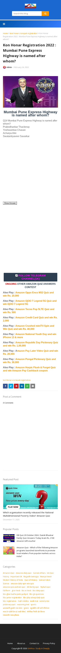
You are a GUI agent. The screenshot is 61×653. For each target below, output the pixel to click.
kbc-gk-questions (36, 594)
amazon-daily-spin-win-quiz (22, 583)
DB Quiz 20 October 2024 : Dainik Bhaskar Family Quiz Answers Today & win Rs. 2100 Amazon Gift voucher (35, 538)
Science (6, 583)
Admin (9, 67)
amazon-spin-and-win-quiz (14, 587)
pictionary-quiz (9, 604)
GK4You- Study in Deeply (38, 648)
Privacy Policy (49, 643)
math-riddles (23, 601)
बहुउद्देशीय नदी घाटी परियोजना (39, 608)
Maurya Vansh (46, 576)
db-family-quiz (33, 587)
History (6, 576)
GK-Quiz (50, 573)
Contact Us (34, 643)
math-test (34, 601)
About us (21, 643)
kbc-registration (9, 601)
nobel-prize (44, 601)
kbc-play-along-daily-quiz (33, 597)
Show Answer (10, 203)
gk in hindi (16, 590)
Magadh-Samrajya (30, 576)
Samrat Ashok (44, 580)
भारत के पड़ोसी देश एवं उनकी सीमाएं (14, 611)
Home (5, 33)
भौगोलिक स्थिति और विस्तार (36, 611)
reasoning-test (23, 604)
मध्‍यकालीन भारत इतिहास (11, 615)
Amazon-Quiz (8, 573)
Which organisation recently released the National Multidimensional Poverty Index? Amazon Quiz (28, 514)
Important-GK (16, 576)
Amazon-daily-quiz (24, 573)
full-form (6, 590)
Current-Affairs (39, 573)
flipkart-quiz (45, 587)
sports (33, 604)
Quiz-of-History (30, 580)
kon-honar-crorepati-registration (23, 33)
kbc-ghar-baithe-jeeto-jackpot (15, 594)
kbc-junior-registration (12, 597)
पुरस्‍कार (26, 608)
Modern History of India (13, 580)
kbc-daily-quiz (38, 590)
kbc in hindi (26, 590)
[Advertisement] (30, 170)
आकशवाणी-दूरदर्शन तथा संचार (12, 608)
